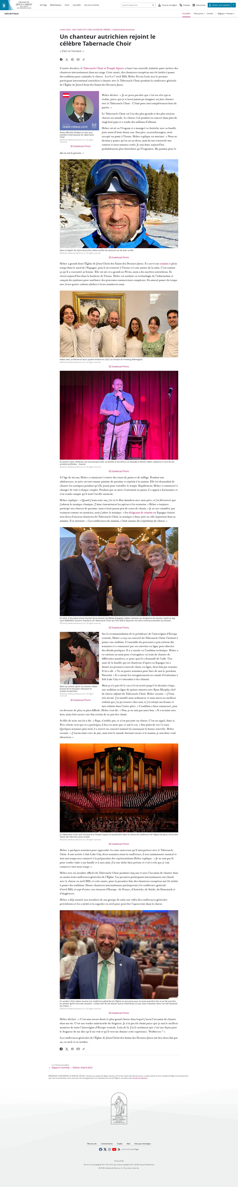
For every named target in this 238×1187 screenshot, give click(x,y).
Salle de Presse (11, 14)
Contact (210, 13)
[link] (61, 1049)
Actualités (186, 13)
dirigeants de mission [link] (141, 512)
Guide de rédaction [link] (140, 1078)
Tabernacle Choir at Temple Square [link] (103, 68)
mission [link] (164, 263)
